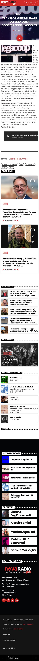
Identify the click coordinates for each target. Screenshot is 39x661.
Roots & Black (15, 397)
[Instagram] (4, 600)
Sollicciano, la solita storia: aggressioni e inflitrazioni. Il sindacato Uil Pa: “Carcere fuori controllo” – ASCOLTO (22, 321)
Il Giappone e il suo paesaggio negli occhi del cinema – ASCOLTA (24, 330)
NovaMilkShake (15, 378)
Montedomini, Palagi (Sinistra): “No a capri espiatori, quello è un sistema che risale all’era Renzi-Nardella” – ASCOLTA (19, 262)
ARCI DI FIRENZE (28, 625)
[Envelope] (17, 600)
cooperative (30, 164)
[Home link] (9, 2)
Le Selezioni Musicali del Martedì (21, 387)
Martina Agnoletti (23, 532)
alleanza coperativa (9, 164)
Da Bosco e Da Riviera (17, 407)
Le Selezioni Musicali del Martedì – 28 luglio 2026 (21, 487)
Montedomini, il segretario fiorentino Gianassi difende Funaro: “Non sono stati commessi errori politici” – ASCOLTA (19, 213)
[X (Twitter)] (6, 648)
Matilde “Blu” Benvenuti (20, 541)
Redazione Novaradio (19, 159)
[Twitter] (12, 600)
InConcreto (18, 629)
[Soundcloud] (9, 648)
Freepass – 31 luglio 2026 (21, 459)
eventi (4, 167)
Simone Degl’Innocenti (21, 513)
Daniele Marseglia (23, 550)
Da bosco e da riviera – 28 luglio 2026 (22, 496)
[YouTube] (4, 648)
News (19, 14)
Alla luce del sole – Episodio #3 (23, 468)
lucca (11, 167)
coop (21, 164)
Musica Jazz (7, 353)
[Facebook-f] (8, 600)
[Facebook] (15, 648)
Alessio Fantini (21, 523)
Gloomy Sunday (10, 359)
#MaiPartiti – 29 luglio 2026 (23, 478)
